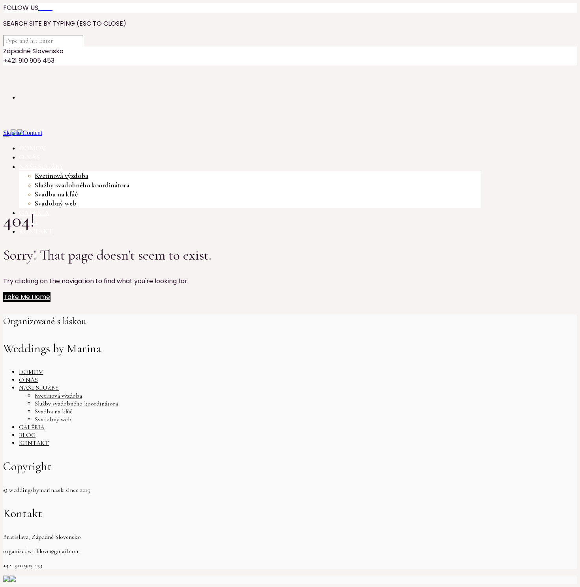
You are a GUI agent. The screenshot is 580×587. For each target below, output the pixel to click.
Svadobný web (56, 203)
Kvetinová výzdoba (61, 175)
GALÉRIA (32, 427)
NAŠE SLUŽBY (39, 388)
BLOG (27, 435)
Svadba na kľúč (56, 194)
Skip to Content (22, 132)
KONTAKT (34, 443)
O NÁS (28, 380)
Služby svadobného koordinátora (82, 185)
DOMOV (31, 372)
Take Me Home (27, 296)
